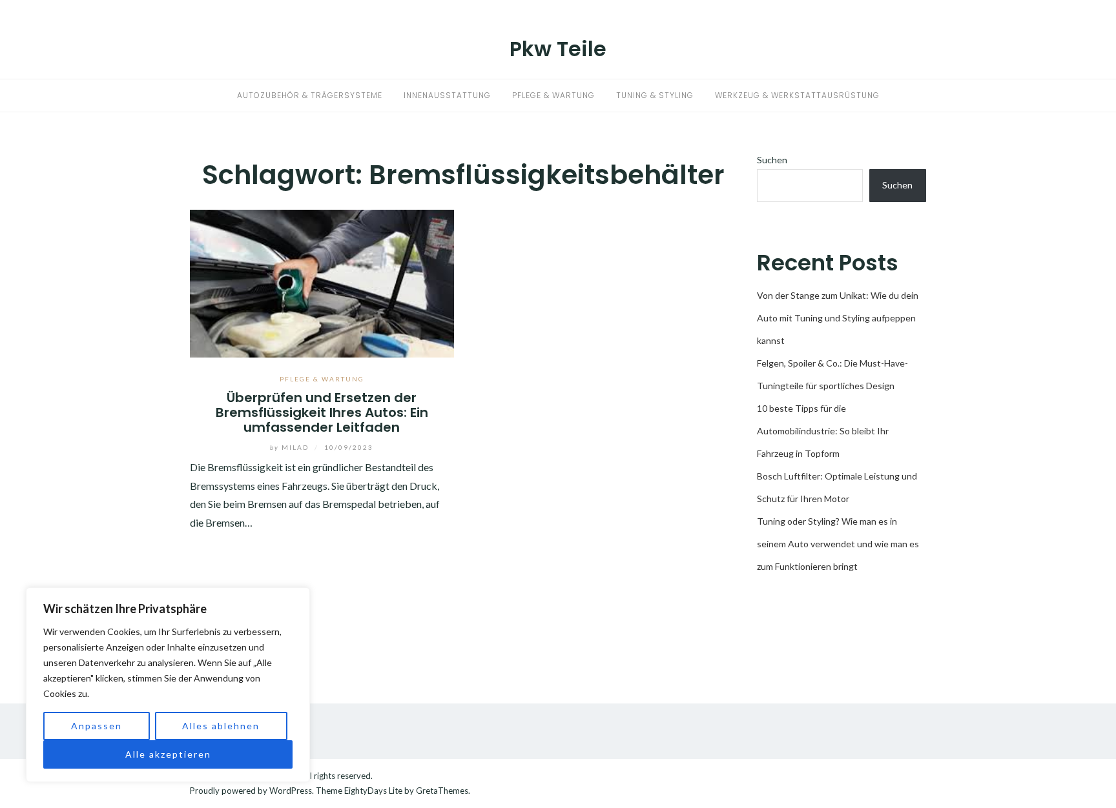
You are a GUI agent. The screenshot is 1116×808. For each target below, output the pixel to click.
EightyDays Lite (373, 790)
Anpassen (96, 725)
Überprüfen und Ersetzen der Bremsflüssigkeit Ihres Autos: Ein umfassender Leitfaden (322, 413)
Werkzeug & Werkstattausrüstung (797, 95)
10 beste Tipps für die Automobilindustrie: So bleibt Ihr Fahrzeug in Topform (823, 431)
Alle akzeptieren (168, 754)
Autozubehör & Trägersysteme (309, 95)
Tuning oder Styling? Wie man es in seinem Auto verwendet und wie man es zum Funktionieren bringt (838, 544)
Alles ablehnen (221, 725)
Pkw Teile (558, 48)
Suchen (772, 159)
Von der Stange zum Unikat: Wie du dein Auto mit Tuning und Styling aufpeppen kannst (837, 318)
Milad (290, 447)
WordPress (290, 790)
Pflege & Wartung (553, 95)
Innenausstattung (447, 95)
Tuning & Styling (655, 95)
